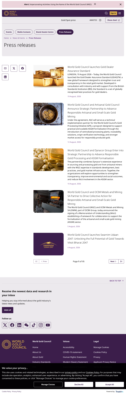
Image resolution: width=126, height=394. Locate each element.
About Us (36, 352)
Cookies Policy (100, 352)
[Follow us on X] (5, 325)
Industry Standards (41, 362)
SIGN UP (7, 310)
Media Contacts (24, 32)
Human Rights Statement (75, 357)
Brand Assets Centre (44, 32)
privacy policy (71, 372)
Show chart (112, 20)
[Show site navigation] (119, 13)
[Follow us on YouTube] (48, 325)
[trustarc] (119, 392)
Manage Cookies (101, 347)
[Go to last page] (121, 261)
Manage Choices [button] (48, 384)
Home (6, 38)
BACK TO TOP (115, 281)
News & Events (19, 38)
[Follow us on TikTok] (34, 325)
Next (112, 261)
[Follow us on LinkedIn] (19, 325)
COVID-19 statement (72, 352)
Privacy (97, 357)
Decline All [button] (78, 384)
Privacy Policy (16, 391)
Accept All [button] (109, 384)
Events (9, 32)
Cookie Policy (6, 391)
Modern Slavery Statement (75, 362)
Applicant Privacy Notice (105, 362)
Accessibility (68, 347)
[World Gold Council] (10, 13)
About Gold (37, 357)
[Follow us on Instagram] (41, 325)
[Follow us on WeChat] (26, 325)
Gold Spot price (68, 20)
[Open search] (106, 13)
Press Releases (65, 32)
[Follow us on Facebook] (12, 325)
